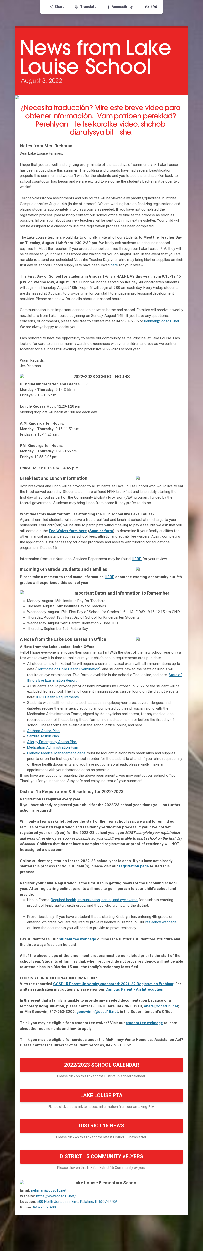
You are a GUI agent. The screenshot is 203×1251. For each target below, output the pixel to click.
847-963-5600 (44, 1207)
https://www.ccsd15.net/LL (58, 1196)
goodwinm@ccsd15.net (97, 1011)
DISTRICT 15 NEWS (101, 1126)
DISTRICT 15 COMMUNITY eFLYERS (101, 1156)
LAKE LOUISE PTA (101, 1095)
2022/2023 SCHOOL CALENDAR (101, 1065)
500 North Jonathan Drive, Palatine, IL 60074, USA (77, 1201)
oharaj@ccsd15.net (161, 1006)
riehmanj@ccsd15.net (161, 321)
